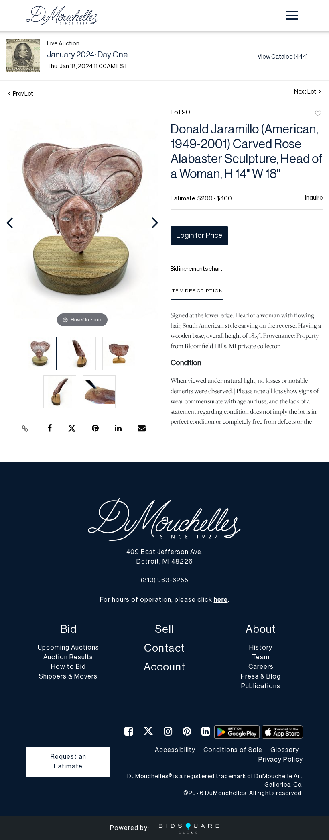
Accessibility (175, 750)
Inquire (314, 198)
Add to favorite (318, 114)
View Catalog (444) (283, 57)
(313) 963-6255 (165, 580)
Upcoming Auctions (68, 647)
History (260, 647)
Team (261, 657)
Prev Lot (22, 94)
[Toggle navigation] (292, 15)
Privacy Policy (280, 759)
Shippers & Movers (68, 676)
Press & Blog (261, 676)
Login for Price (199, 235)
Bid (68, 629)
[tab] (197, 294)
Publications (260, 686)
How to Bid (68, 667)
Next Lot (305, 92)
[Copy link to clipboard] (25, 428)
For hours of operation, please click (164, 600)
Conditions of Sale (232, 750)
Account (164, 667)
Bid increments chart (197, 269)
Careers (261, 667)
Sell (164, 629)
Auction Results (68, 657)
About (261, 629)
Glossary (284, 750)
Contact (164, 648)
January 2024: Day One (87, 55)
